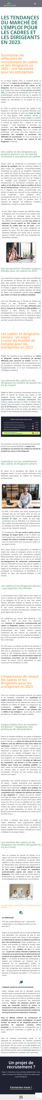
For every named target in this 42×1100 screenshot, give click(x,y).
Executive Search (30, 1050)
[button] (35, 3)
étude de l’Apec (35, 113)
